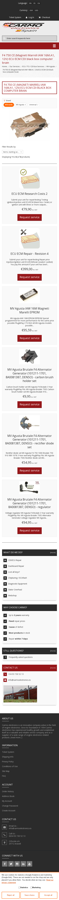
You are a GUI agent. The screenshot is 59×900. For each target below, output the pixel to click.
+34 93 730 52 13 (16, 674)
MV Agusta (51, 66)
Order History (8, 791)
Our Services (14, 66)
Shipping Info (7, 756)
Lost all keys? (14, 572)
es (34, 3)
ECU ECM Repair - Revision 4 (29, 254)
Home (4, 66)
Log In (31, 17)
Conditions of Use (10, 766)
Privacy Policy (8, 761)
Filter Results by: (9, 147)
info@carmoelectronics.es (19, 680)
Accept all (48, 895)
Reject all (10, 895)
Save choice (29, 895)
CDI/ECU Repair (14, 560)
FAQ (4, 776)
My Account (7, 801)
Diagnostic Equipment (17, 583)
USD (36, 10)
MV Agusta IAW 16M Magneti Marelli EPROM (29, 310)
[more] (52, 552)
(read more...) (16, 737)
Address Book (8, 796)
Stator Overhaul (15, 589)
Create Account (8, 810)
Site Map (5, 771)
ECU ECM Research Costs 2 (29, 194)
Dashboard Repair (16, 566)
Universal (33, 104)
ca (39, 3)
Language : (23, 3)
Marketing (36, 887)
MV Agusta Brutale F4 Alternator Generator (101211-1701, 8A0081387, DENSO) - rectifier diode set (29, 441)
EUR (31, 10)
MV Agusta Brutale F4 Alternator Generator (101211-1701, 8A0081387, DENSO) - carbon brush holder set (29, 375)
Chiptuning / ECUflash (17, 577)
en (30, 3)
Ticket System (8, 752)
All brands (9, 104)
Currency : (24, 10)
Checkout (46, 17)
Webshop (12, 595)
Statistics (24, 887)
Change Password (10, 805)
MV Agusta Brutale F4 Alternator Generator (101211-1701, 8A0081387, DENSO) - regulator (29, 503)
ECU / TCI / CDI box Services (33, 66)
